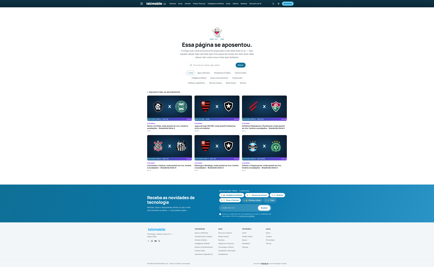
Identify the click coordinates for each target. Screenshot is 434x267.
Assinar (264, 208)
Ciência (235, 4)
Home (244, 233)
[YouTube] (155, 241)
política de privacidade (247, 216)
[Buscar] (273, 3)
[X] (159, 241)
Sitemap (245, 247)
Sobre (268, 233)
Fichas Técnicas (199, 4)
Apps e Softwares (203, 73)
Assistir (188, 4)
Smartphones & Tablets (222, 73)
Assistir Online (247, 236)
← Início (190, 73)
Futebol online (237, 78)
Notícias (173, 4)
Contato (269, 236)
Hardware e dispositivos (196, 83)
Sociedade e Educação (226, 251)
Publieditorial (223, 254)
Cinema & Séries (240, 73)
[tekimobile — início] (156, 3)
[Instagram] (152, 241)
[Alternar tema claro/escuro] (278, 3)
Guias (228, 4)
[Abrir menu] (141, 3)
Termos (268, 243)
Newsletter (288, 4)
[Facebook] (148, 241)
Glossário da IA (255, 4)
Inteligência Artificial (216, 4)
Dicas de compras (215, 83)
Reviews (244, 4)
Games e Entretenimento (219, 78)
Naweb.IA (264, 263)
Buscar (240, 65)
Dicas (180, 4)
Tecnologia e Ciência (226, 247)
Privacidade (270, 240)
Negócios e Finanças (226, 243)
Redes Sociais (231, 83)
